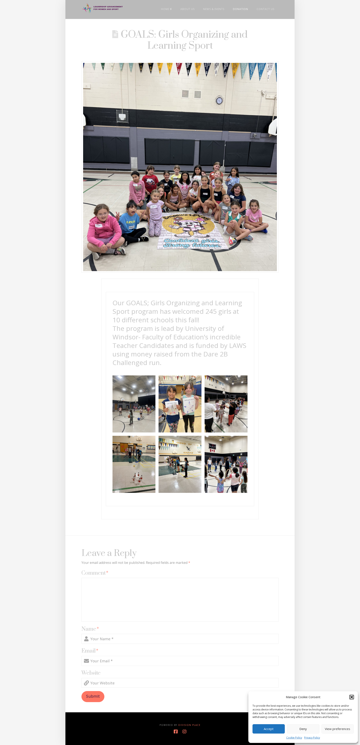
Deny (303, 729)
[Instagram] (184, 731)
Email (89, 651)
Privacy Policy (312, 737)
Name (90, 629)
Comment (94, 573)
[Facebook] (176, 731)
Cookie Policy (294, 737)
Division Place (189, 725)
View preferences (337, 729)
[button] (352, 697)
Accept (269, 729)
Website (91, 673)
